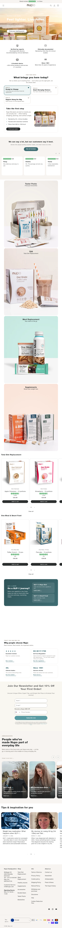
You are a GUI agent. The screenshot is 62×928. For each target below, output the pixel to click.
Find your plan (13, 129)
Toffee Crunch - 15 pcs (15, 552)
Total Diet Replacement (22, 873)
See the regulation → (39, 661)
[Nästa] (59, 153)
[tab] (17, 90)
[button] (3, 5)
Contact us (48, 872)
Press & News (49, 882)
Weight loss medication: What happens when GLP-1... (14, 832)
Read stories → (37, 674)
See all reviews (31, 149)
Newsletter (48, 876)
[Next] (58, 757)
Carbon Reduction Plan (37, 902)
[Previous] (53, 757)
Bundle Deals (22, 893)
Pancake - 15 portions (44, 552)
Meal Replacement (22, 878)
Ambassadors (49, 879)
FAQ (32, 898)
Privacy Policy (35, 876)
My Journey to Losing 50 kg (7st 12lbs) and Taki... (43, 832)
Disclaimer (34, 894)
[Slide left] (27, 507)
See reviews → (10, 661)
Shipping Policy (36, 882)
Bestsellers (21, 900)
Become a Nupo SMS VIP (22, 709)
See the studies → (11, 674)
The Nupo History (50, 886)
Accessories (21, 889)
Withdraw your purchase (35, 890)
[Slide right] (34, 507)
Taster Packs (22, 896)
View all (31, 511)
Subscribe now (31, 718)
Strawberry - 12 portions (43, 491)
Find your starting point (16, 31)
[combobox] (18, 712)
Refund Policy (35, 886)
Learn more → (38, 590)
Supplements (22, 886)
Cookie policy (35, 879)
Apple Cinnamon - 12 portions (15, 491)
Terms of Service (36, 872)
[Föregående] (56, 153)
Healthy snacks (22, 883)
